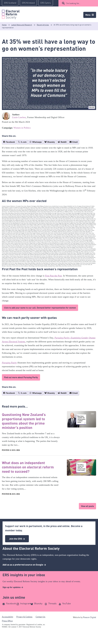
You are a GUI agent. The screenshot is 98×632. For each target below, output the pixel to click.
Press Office (7, 621)
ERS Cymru (45, 3)
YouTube (66, 603)
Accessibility (7, 616)
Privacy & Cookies (24, 616)
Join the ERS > (17, 538)
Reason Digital (89, 617)
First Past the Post (53, 275)
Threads (52, 603)
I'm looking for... (73, 3)
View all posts (87, 506)
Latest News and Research (21, 25)
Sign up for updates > (13, 587)
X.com (23, 142)
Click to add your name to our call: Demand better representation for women (40, 307)
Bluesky (51, 142)
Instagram (25, 603)
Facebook (10, 142)
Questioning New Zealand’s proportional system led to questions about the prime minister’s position (24, 421)
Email (75, 142)
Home (4, 25)
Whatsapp (37, 142)
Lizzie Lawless (19, 117)
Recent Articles (43, 25)
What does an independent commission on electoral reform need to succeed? (28, 467)
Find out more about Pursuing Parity (21, 377)
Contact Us (40, 616)
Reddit (63, 142)
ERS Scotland (10, 3)
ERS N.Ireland (28, 3)
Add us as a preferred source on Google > (24, 564)
